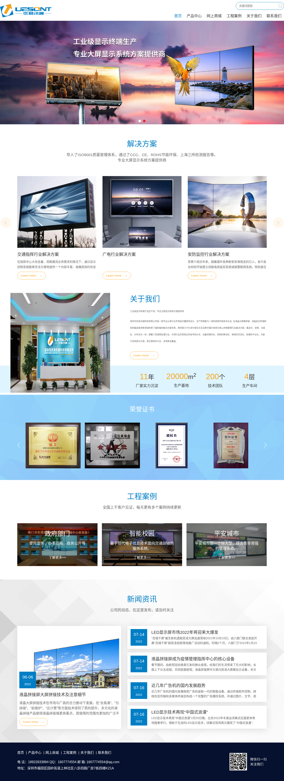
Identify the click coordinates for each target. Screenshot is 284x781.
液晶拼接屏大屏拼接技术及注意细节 (52, 694)
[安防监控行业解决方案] (93, 212)
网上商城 (214, 16)
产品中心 (194, 16)
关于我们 (254, 16)
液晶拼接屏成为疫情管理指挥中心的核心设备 (193, 659)
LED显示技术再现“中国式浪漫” (179, 712)
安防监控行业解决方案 (75, 254)
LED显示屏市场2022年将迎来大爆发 (184, 632)
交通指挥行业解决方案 (160, 254)
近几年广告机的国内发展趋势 (178, 685)
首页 (178, 16)
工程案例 (234, 16)
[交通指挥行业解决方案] (178, 212)
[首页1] (142, 72)
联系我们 (274, 16)
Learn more (68, 275)
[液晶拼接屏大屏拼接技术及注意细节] (84, 677)
